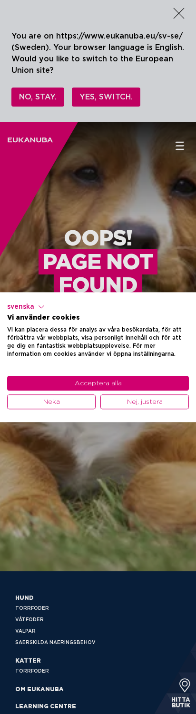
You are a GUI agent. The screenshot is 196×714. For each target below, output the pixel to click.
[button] (26, 307)
